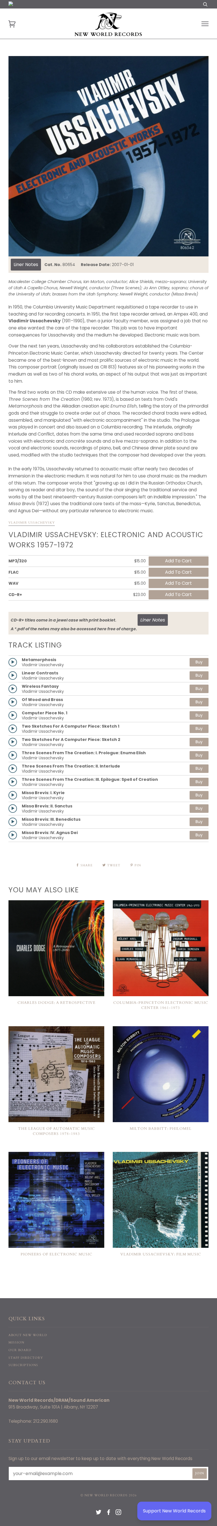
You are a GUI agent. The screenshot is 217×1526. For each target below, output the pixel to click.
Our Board (19, 1350)
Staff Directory (25, 1358)
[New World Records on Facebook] (109, 1513)
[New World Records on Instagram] (118, 1513)
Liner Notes (26, 264)
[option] (108, 156)
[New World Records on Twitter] (99, 1513)
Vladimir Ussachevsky (31, 522)
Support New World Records (174, 1511)
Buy (199, 662)
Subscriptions (23, 1365)
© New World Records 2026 (109, 1495)
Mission (16, 1342)
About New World (27, 1335)
